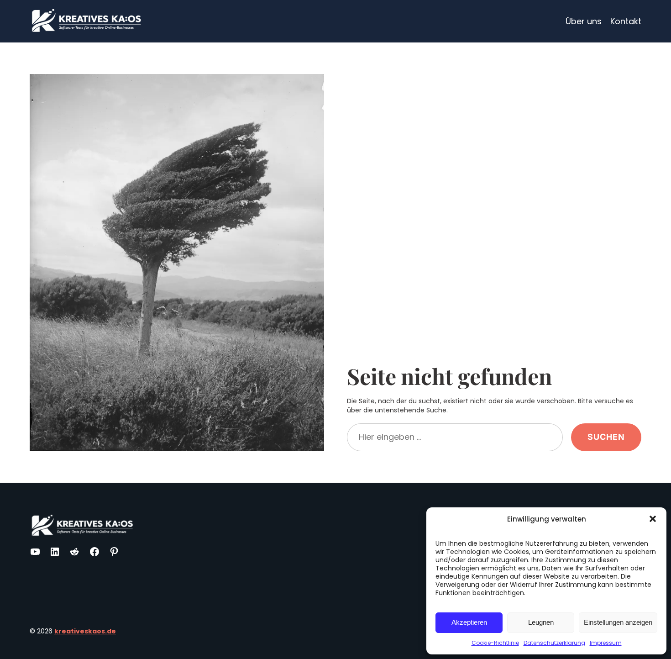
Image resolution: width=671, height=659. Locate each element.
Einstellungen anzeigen (618, 622)
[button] (652, 518)
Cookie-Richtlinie (495, 643)
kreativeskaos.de (85, 631)
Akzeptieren (469, 622)
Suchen (606, 437)
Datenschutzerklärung (554, 643)
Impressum (606, 643)
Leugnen (541, 622)
